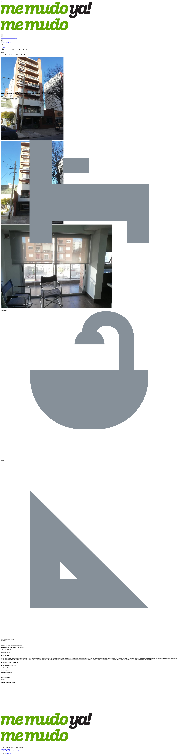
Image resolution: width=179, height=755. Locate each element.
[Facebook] (1, 102)
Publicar (4, 42)
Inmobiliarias (11, 38)
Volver (2, 52)
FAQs (7, 750)
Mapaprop (8, 753)
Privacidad (7, 749)
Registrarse (8, 42)
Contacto (11, 750)
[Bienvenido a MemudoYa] (1, 1)
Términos (3, 749)
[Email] (5, 102)
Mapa (15, 38)
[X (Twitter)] (2, 102)
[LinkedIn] (3, 102)
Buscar (4, 47)
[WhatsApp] (4, 102)
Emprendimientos (4, 38)
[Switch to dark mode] (1, 42)
